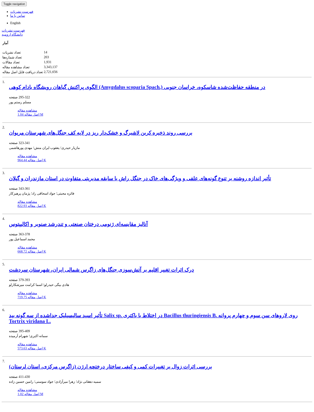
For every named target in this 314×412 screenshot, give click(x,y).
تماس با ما (17, 15)
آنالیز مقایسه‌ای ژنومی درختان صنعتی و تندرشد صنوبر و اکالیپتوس (78, 224)
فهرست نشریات (21, 11)
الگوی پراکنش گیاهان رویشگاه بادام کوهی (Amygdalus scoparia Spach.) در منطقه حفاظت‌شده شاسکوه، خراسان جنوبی (137, 87)
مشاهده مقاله (27, 110)
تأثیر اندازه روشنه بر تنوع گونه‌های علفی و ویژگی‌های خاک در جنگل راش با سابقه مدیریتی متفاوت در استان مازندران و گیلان (140, 178)
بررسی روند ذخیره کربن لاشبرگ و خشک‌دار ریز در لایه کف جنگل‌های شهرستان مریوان (100, 132)
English (15, 23)
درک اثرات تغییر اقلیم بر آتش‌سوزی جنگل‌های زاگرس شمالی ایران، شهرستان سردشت (101, 269)
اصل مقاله (30, 114)
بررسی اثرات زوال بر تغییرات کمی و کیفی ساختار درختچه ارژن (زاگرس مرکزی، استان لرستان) (110, 366)
